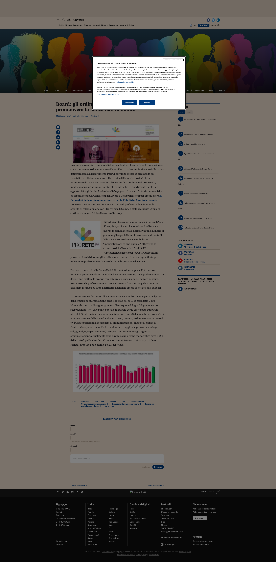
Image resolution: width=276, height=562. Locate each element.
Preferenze (129, 102)
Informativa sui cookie (125, 82)
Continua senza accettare (173, 60)
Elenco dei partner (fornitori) (108, 94)
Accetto (147, 102)
